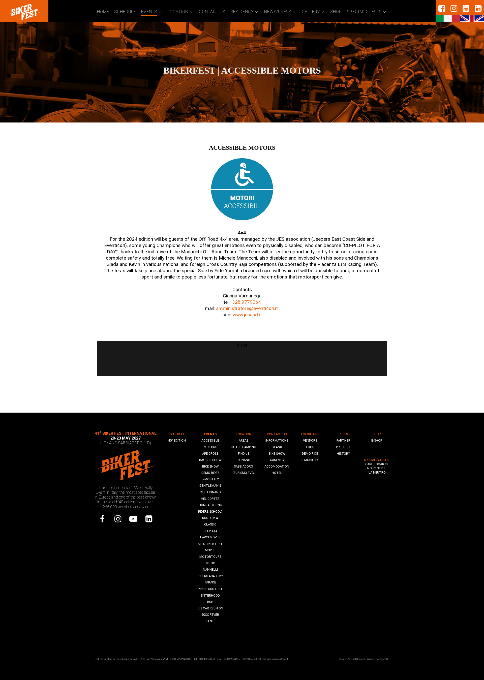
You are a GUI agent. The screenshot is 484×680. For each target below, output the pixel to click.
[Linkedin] (478, 8)
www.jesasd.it (247, 315)
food (310, 447)
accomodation (276, 466)
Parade (210, 582)
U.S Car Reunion (210, 608)
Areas (243, 440)
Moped (210, 550)
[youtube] (466, 8)
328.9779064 (246, 302)
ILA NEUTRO (377, 472)
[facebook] (442, 8)
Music (210, 563)
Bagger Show (210, 460)
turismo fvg (243, 473)
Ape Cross (210, 453)
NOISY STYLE (376, 468)
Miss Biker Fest (210, 544)
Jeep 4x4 (210, 531)
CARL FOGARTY (376, 464)
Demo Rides (210, 473)
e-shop (376, 440)
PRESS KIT (343, 447)
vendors (310, 440)
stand (277, 447)
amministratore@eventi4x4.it (247, 308)
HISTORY (343, 453)
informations (276, 440)
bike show (277, 453)
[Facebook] (102, 519)
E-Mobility (210, 479)
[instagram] (454, 8)
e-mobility (310, 460)
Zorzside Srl (382, 659)
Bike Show (210, 466)
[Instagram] (118, 519)
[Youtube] (133, 519)
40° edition (177, 440)
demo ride (310, 453)
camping (277, 460)
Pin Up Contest (210, 589)
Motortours (210, 557)
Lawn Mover (210, 537)
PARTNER (343, 440)
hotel (277, 473)
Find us (243, 453)
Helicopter (210, 499)
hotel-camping (243, 447)
